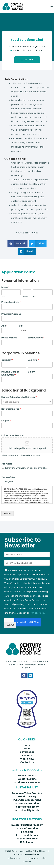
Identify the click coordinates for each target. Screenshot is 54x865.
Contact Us (27, 762)
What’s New (27, 758)
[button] (51, 6)
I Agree (9, 481)
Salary (31, 372)
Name (5, 287)
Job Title (33, 360)
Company (7, 360)
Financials (27, 831)
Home (27, 745)
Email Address (36, 338)
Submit (7, 513)
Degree (6, 421)
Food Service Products (27, 782)
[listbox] (27, 402)
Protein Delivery (27, 796)
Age (4, 326)
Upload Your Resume (13, 435)
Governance (27, 752)
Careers (27, 755)
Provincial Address (11, 314)
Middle (25, 297)
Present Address (11, 302)
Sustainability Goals (27, 810)
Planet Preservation (27, 803)
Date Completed (11, 409)
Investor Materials (27, 835)
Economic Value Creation (27, 793)
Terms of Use (9, 477)
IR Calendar (27, 842)
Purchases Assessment (27, 800)
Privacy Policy (38, 613)
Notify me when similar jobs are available (26, 468)
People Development (27, 806)
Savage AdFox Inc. (32, 854)
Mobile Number (9, 338)
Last (35, 297)
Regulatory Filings (27, 838)
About (27, 748)
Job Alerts (6, 464)
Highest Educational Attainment (19, 397)
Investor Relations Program (27, 825)
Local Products (27, 775)
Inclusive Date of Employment (10, 373)
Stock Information (27, 828)
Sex (21, 326)
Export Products (27, 779)
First (3, 297)
